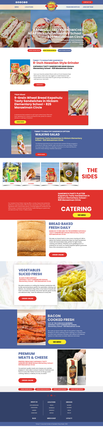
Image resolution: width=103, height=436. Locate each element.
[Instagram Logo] (16, 2)
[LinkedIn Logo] (26, 2)
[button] (20, 72)
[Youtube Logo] (22, 2)
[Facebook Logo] (18, 2)
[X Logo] (24, 2)
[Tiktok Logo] (20, 2)
